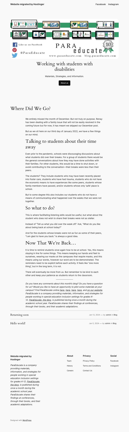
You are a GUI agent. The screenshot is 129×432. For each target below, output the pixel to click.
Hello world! (17, 323)
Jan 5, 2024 (94, 323)
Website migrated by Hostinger (27, 4)
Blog (115, 315)
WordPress (27, 420)
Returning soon (19, 314)
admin (108, 315)
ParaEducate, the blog (40, 300)
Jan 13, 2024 (94, 315)
